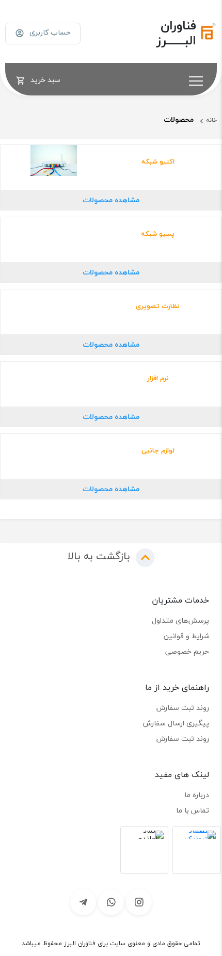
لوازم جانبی (158, 450)
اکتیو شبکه (158, 161)
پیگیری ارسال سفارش (176, 723)
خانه (211, 120)
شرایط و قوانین (186, 635)
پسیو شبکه (158, 233)
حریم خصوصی (187, 651)
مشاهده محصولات (111, 199)
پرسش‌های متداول (180, 620)
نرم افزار (158, 378)
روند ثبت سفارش (182, 707)
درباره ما (196, 794)
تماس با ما (192, 810)
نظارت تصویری (158, 306)
